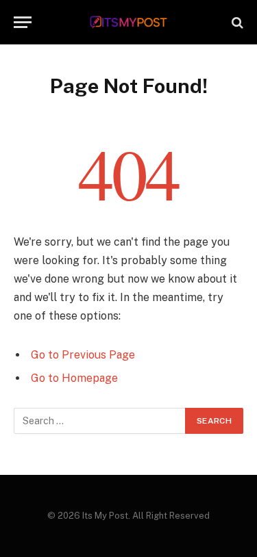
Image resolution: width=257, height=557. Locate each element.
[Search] (236, 22)
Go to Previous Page (83, 354)
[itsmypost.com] (128, 22)
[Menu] (23, 22)
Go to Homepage (74, 378)
